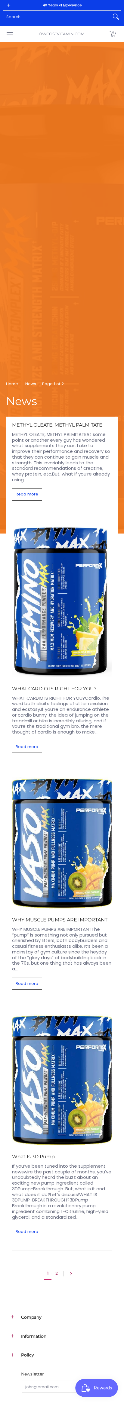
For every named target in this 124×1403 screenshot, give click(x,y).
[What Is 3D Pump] (62, 1079)
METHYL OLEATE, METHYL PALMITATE (57, 425)
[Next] (72, 1274)
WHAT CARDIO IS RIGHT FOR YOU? (54, 688)
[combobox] (57, 17)
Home (12, 384)
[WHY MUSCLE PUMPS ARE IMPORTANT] (62, 842)
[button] (113, 34)
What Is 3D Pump (33, 1156)
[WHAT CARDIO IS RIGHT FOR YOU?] (62, 601)
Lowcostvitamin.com (60, 33)
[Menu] (9, 34)
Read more (27, 494)
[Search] (116, 17)
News (30, 384)
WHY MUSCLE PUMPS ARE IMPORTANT (59, 920)
